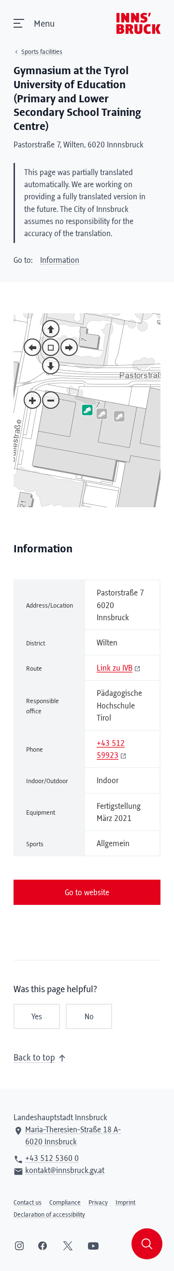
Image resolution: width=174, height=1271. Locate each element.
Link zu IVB (114, 668)
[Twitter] (68, 1246)
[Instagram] (19, 1246)
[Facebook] (42, 1246)
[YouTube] (93, 1246)
